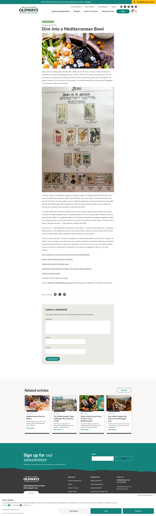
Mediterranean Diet (96, 480)
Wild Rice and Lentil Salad (51, 273)
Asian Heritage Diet (96, 488)
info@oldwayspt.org (123, 480)
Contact (113, 7)
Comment (49, 319)
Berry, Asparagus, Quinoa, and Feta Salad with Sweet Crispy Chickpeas (66, 255)
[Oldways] (28, 9)
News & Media (89, 7)
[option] (65, 2)
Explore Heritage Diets (61, 11)
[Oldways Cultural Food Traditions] (121, 7)
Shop (123, 11)
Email (48, 348)
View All (124, 390)
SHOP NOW (88, 2)
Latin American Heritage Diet (99, 491)
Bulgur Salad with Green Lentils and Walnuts (57, 259)
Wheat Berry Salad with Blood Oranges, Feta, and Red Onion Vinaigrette (66, 269)
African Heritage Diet (97, 484)
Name (48, 338)
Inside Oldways (102, 7)
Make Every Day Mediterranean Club (60, 283)
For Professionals (76, 7)
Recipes (77, 11)
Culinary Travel (108, 11)
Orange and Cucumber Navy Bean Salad (55, 264)
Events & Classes (91, 11)
